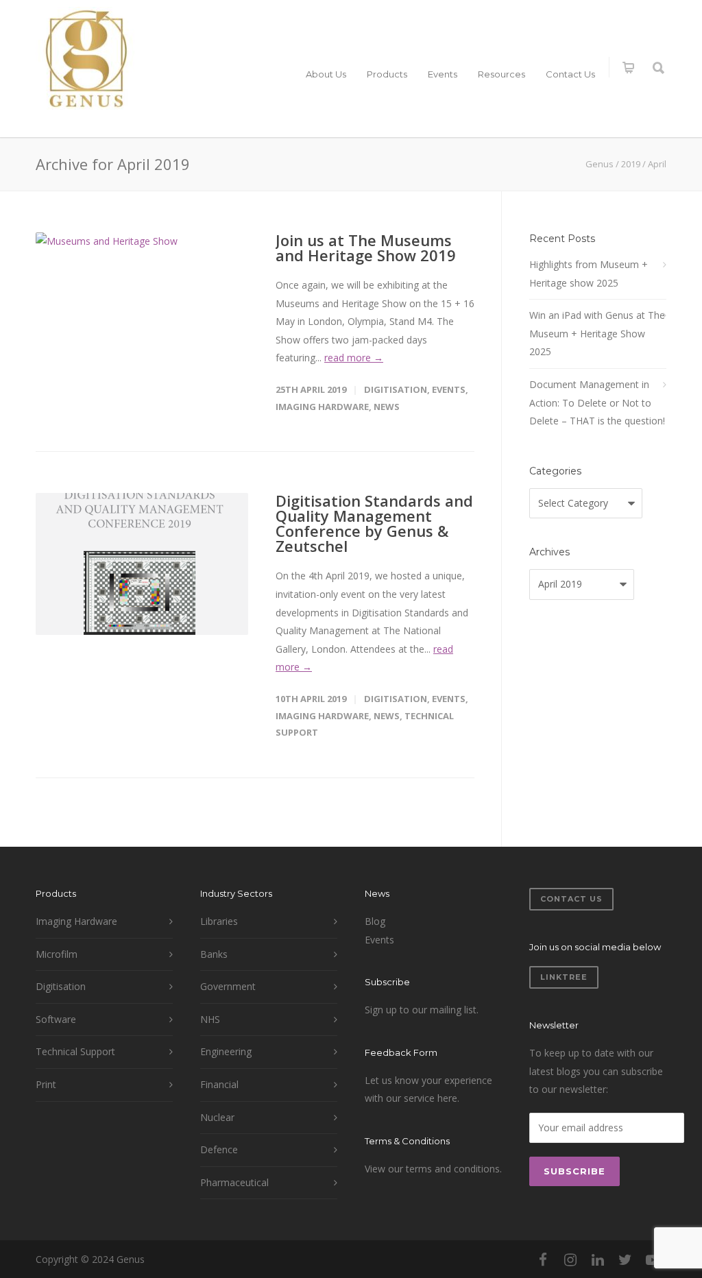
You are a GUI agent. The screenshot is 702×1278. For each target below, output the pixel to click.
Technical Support (75, 1051)
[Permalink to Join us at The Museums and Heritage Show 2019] (142, 303)
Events (442, 74)
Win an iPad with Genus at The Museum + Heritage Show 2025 (597, 333)
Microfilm (56, 954)
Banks (214, 954)
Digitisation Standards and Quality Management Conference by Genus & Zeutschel (374, 523)
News (387, 406)
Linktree (564, 977)
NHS (210, 1019)
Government (228, 986)
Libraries (219, 921)
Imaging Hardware (322, 406)
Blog (375, 921)
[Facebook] (543, 1259)
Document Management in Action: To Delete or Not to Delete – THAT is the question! (597, 402)
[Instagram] (570, 1259)
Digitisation (395, 389)
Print (46, 1084)
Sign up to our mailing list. (422, 1009)
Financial (219, 1084)
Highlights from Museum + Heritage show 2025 (588, 273)
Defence (219, 1149)
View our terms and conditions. (433, 1168)
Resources (501, 74)
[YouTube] (652, 1259)
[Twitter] (625, 1259)
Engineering (226, 1051)
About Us (326, 74)
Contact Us (570, 74)
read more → (353, 357)
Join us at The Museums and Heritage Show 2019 (366, 247)
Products (387, 74)
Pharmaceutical (234, 1182)
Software (56, 1019)
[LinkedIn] (598, 1259)
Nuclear (217, 1117)
